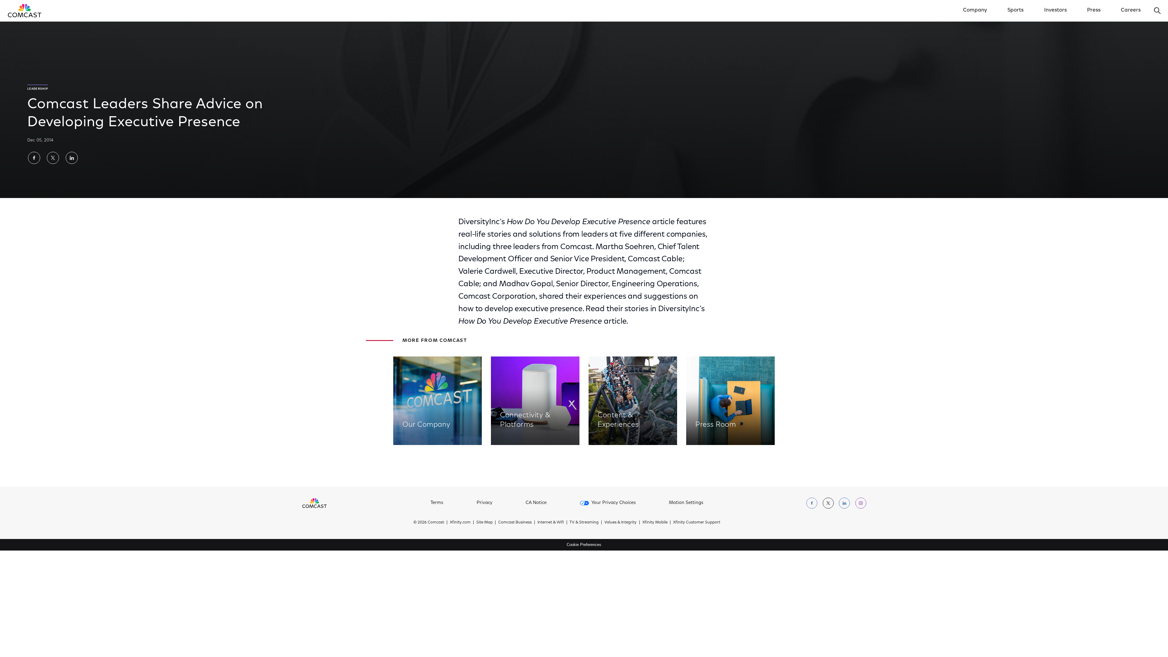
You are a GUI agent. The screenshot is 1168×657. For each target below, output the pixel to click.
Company (975, 10)
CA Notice (536, 503)
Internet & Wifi (550, 522)
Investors (1055, 10)
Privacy (484, 503)
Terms (436, 503)
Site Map (484, 522)
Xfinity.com (460, 522)
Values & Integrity (620, 522)
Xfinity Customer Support (696, 522)
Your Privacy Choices (613, 503)
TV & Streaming (584, 522)
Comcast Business (515, 522)
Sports (1015, 10)
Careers (1131, 10)
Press (1093, 10)
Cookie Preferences (584, 544)
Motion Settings (686, 503)
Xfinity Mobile (655, 522)
